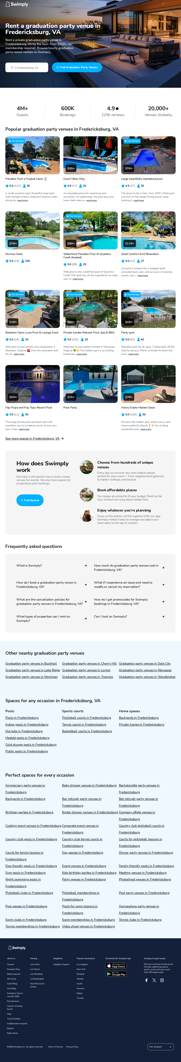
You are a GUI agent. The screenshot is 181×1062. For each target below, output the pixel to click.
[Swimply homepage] (90, 4)
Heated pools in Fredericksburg (27, 738)
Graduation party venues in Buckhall (31, 663)
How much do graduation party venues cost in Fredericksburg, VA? (126, 567)
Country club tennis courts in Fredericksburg (82, 842)
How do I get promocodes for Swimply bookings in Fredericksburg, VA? (121, 601)
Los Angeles (82, 964)
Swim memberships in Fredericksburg (88, 920)
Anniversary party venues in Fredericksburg (25, 788)
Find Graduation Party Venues (79, 67)
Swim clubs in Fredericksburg (26, 920)
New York (81, 969)
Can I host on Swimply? (110, 616)
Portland (80, 974)
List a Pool (35, 964)
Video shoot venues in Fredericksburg (88, 926)
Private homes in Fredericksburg (141, 724)
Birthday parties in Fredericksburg (29, 812)
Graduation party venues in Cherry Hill (89, 663)
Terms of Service (55, 1046)
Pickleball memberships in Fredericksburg (81, 896)
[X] (154, 980)
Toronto (80, 998)
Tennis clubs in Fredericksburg (140, 920)
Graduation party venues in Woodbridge (147, 677)
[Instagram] (162, 980)
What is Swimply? (29, 565)
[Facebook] (146, 980)
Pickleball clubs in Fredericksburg (29, 893)
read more (22, 200)
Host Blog (11, 988)
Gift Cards (11, 978)
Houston (80, 988)
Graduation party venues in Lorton (86, 670)
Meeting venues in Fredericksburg (143, 873)
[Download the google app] (116, 974)
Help (9, 1014)
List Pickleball (36, 974)
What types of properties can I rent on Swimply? (43, 618)
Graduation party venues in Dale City (145, 663)
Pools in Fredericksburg (21, 718)
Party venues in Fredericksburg (84, 879)
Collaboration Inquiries (17, 1023)
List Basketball (37, 978)
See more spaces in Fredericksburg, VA (32, 438)
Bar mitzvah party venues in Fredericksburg (81, 802)
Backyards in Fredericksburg (139, 718)
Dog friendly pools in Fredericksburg (31, 866)
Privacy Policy (72, 1046)
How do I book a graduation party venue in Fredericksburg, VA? (46, 584)
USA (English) (155, 1046)
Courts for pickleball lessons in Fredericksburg (140, 842)
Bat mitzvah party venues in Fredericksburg (138, 802)
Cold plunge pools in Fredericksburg (30, 745)
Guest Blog (12, 983)
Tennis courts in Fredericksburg (84, 724)
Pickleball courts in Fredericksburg (86, 718)
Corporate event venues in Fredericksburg (80, 829)
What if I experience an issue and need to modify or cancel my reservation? (123, 584)
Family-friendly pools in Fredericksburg (146, 866)
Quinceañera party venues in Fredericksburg (139, 909)
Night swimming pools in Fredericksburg (23, 882)
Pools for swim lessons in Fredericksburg (80, 909)
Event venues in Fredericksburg (84, 866)
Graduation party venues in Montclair (31, 677)
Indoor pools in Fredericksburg (26, 724)
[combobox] (26, 67)
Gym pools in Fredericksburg (25, 873)
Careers (10, 964)
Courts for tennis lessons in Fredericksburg (24, 856)
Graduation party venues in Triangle (87, 677)
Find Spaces (31, 500)
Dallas (79, 993)
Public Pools (12, 1033)
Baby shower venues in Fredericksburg (89, 785)
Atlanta (80, 978)
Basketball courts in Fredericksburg (87, 731)
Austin (79, 983)
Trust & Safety (13, 1018)
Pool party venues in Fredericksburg (144, 893)
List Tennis (35, 969)
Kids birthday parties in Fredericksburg (89, 873)
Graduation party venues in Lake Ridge (32, 670)
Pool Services (13, 1001)
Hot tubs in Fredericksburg (24, 731)
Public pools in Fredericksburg (26, 751)
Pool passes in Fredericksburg (26, 906)
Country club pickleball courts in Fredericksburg (141, 829)
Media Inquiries (14, 974)
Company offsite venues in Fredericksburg (137, 815)
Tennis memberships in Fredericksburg (32, 926)
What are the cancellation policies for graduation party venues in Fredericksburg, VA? (49, 601)
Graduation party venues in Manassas (145, 670)
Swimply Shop (13, 969)
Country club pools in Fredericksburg (31, 839)
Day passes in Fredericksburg (82, 853)
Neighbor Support (61, 964)
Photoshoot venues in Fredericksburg (145, 879)
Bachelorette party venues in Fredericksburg (139, 788)
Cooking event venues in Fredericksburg (33, 826)
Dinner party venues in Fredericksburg (146, 853)
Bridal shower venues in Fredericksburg (90, 812)
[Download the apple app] (116, 965)
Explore (10, 1028)
